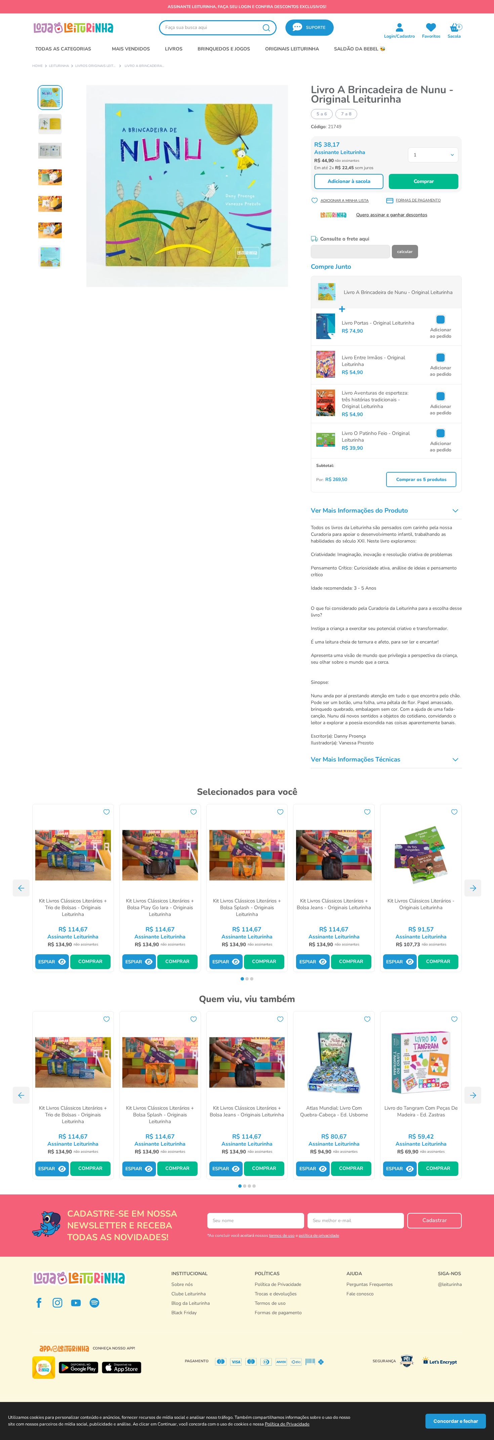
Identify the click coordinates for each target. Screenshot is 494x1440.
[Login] (431, 27)
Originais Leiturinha (292, 49)
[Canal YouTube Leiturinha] (76, 1302)
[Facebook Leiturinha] (39, 1302)
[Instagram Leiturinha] (57, 1302)
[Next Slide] (472, 888)
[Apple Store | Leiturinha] (121, 1368)
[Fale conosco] (450, 1291)
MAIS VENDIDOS (131, 49)
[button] (309, 28)
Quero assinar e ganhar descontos (391, 215)
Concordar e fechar (456, 1421)
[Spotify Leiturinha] (94, 1302)
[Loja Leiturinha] (79, 1278)
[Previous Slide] (21, 888)
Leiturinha (59, 66)
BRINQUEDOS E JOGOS (224, 49)
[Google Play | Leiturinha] (78, 1368)
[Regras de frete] (278, 1320)
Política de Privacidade (287, 1424)
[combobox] (218, 27)
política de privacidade (319, 1235)
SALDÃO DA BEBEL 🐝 (359, 49)
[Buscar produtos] (266, 27)
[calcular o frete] (405, 251)
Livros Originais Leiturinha (95, 66)
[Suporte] (369, 1301)
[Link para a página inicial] (37, 66)
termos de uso (282, 1235)
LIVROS (173, 49)
